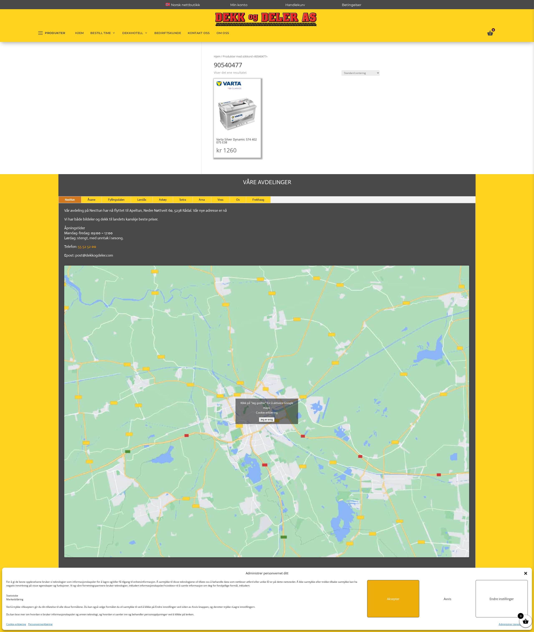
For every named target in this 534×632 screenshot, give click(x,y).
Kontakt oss (199, 33)
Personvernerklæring (40, 624)
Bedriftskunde (167, 33)
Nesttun (70, 199)
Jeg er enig (267, 419)
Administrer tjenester (511, 624)
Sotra (182, 199)
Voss (220, 199)
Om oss (223, 33)
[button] (526, 573)
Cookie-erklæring (16, 624)
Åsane (91, 199)
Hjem (79, 33)
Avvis (447, 599)
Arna (202, 199)
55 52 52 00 (87, 246)
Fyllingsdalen (116, 199)
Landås (141, 199)
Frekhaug (258, 199)
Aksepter (393, 599)
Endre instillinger (502, 599)
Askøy (163, 199)
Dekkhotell (132, 33)
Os (238, 199)
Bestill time (100, 33)
